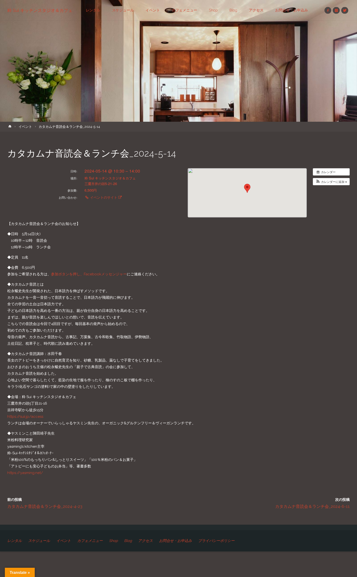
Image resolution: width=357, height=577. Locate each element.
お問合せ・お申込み (175, 541)
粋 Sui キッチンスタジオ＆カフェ (40, 10)
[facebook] (328, 10)
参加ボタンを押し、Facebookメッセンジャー (89, 274)
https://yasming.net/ (25, 473)
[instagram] (336, 10)
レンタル (14, 541)
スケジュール (39, 541)
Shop (113, 541)
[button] (331, 181)
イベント (25, 127)
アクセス (145, 541)
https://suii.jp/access (25, 416)
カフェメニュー (90, 541)
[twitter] (344, 10)
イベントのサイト (103, 197)
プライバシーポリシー (216, 541)
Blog (128, 541)
